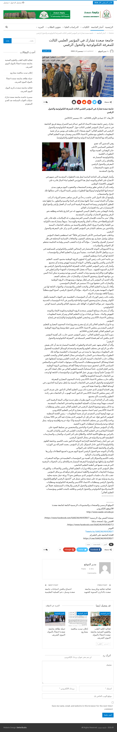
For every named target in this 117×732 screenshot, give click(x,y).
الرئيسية (109, 27)
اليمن (105, 544)
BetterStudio (22, 728)
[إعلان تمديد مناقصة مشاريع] (78, 619)
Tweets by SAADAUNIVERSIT (99, 531)
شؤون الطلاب (54, 27)
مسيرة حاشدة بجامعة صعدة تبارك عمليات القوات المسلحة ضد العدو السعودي (18, 100)
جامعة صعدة (96, 544)
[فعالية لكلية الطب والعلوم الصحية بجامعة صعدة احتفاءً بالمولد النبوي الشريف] (100, 619)
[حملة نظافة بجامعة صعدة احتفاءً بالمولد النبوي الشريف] (55, 619)
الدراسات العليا (71, 27)
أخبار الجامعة (97, 27)
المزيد (41, 27)
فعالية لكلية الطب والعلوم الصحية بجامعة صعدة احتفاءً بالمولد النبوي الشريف (18, 63)
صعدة (88, 544)
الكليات (85, 27)
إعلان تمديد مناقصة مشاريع (21, 73)
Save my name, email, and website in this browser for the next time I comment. (82, 707)
